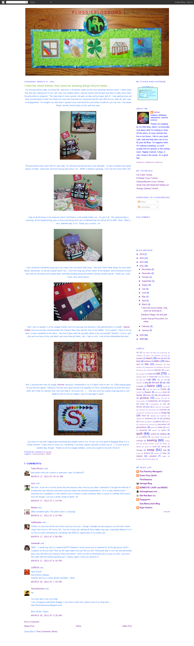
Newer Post (29, 626)
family (139, 389)
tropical (147, 453)
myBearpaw (36, 522)
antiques (139, 355)
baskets (139, 358)
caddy (148, 370)
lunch (160, 407)
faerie (165, 386)
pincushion (162, 424)
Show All (167, 511)
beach (149, 358)
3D (137, 353)
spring (163, 446)
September (147, 281)
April (144, 300)
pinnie (153, 427)
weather (139, 459)
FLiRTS (139, 392)
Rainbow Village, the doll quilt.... (155, 315)
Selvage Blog (146, 483)
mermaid (163, 410)
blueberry (160, 367)
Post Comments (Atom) (47, 631)
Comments (145, 207)
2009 (142, 339)
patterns (158, 421)
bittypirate (159, 364)
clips (140, 380)
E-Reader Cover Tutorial (146, 178)
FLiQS (163, 389)
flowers (148, 392)
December (146, 269)
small (146, 446)
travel (138, 453)
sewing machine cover (151, 443)
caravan (141, 374)
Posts (143, 202)
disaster (139, 383)
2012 (142, 262)
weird (146, 459)
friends (139, 395)
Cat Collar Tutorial (144, 175)
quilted (153, 434)
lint (154, 407)
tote (164, 450)
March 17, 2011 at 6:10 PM (46, 561)
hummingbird (154, 404)
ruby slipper (155, 437)
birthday (147, 361)
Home (78, 626)
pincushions (38, 454)
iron (164, 404)
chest (159, 377)
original (138, 418)
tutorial (139, 456)
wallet (164, 456)
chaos (151, 377)
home (142, 404)
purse (163, 430)
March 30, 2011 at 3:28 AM (46, 615)
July (144, 289)
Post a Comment (31, 622)
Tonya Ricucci (37, 468)
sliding (138, 446)
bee (159, 358)
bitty (147, 364)
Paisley (141, 421)
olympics (153, 416)
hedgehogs (153, 401)
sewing (152, 440)
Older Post (127, 626)
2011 (142, 266)
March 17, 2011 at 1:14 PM (46, 501)
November (146, 273)
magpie (167, 407)
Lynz (33, 483)
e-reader (140, 386)
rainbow (163, 434)
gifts (156, 395)
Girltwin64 (35, 543)
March (145, 304)
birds (138, 361)
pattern (149, 421)
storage (139, 450)
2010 (142, 335)
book (168, 367)
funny (148, 395)
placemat (143, 430)
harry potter (140, 401)
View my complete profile (149, 162)
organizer (163, 416)
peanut (167, 421)
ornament (149, 418)
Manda (34, 507)
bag (165, 355)
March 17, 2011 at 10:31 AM (47, 476)
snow (154, 446)
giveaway (144, 398)
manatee (142, 410)
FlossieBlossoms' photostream (152, 94)
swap (48, 454)
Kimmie (61, 385)
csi (165, 380)
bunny (141, 370)
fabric (151, 385)
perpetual (142, 424)
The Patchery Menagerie (151, 471)
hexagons (166, 401)
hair (165, 398)
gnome (158, 398)
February (146, 326)
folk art (157, 392)
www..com (148, 87)
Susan (157, 112)
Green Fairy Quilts (148, 475)
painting (166, 418)
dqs (164, 382)
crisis (158, 380)
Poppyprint (145, 499)
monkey (139, 413)
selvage (139, 441)
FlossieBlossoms (97, 12)
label (148, 407)
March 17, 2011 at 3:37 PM (46, 515)
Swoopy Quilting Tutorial (147, 188)
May (144, 296)
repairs (144, 437)
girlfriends (166, 395)
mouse (156, 413)
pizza (168, 427)
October (145, 277)
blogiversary (149, 367)
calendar (157, 370)
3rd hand (146, 353)
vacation (153, 456)
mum (144, 416)
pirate (160, 427)
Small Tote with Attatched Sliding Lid (152, 185)
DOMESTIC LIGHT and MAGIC (154, 487)
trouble (156, 453)
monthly (148, 413)
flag (148, 389)
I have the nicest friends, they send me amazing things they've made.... (67, 85)
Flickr (155, 389)
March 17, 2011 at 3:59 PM (46, 537)
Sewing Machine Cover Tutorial (150, 181)
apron (148, 355)
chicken (167, 377)
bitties (157, 361)
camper (167, 370)
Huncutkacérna (37, 589)
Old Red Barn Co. (148, 495)
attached (157, 355)
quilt (139, 433)
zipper (153, 459)
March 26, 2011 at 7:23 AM (46, 582)
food (165, 392)
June (144, 293)
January (145, 330)
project (154, 430)
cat (158, 373)
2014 (142, 254)
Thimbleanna (146, 479)
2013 (142, 258)
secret (165, 437)
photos (151, 424)
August (145, 285)
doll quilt (155, 382)
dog (146, 382)
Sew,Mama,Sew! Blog (150, 503)
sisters (165, 443)
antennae (163, 353)
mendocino (152, 410)
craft (148, 379)
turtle (164, 453)
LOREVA (35, 567)
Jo (57, 90)
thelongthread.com (148, 491)
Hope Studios (146, 507)
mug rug (165, 412)
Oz (158, 418)
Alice (155, 353)
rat (137, 437)
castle (149, 374)
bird (165, 358)
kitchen (139, 407)
